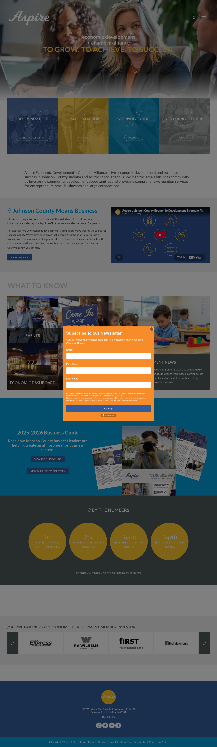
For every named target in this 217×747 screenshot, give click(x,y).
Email (69, 350)
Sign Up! (108, 408)
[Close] (151, 329)
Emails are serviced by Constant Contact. (123, 400)
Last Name (72, 378)
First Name (72, 364)
